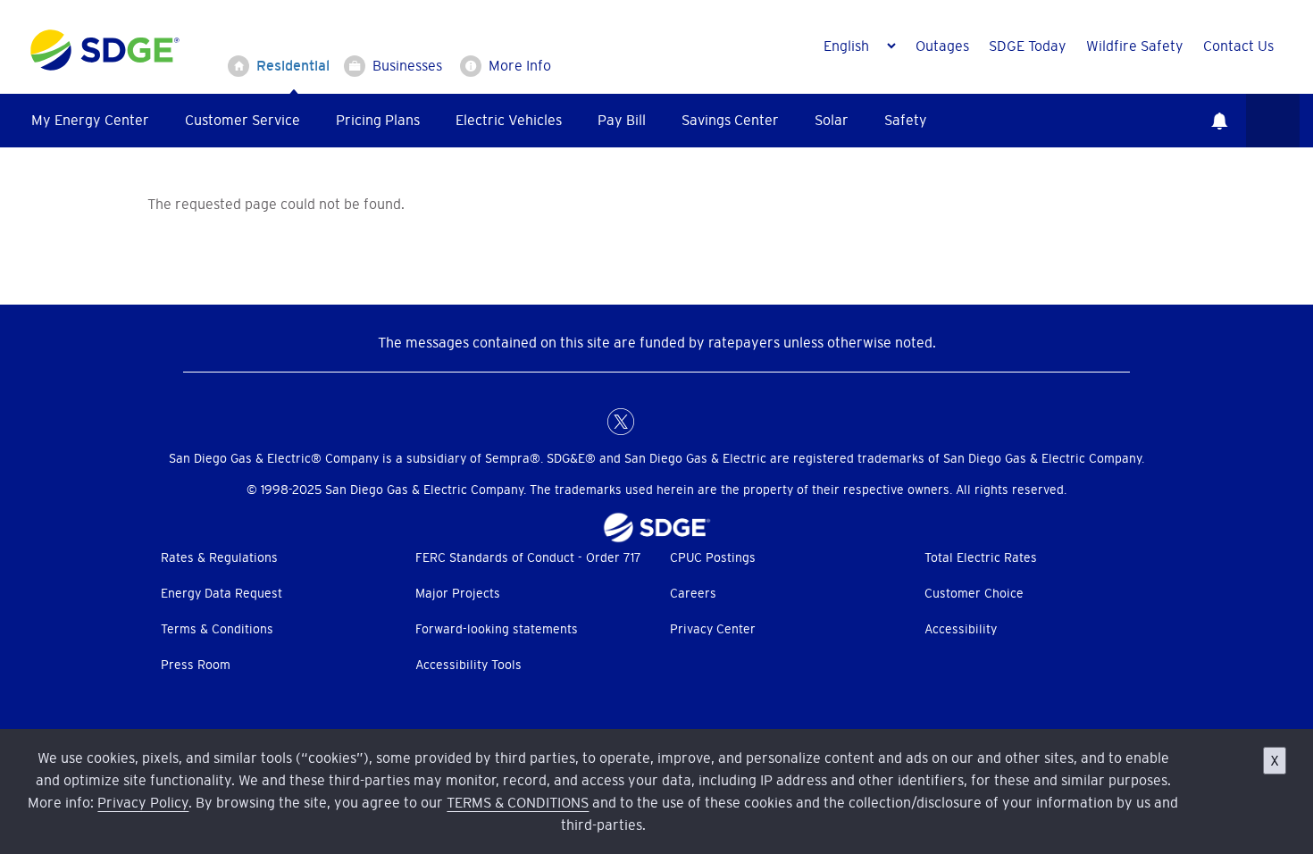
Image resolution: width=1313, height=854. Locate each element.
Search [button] (1273, 120)
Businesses (407, 65)
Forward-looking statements (496, 629)
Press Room (195, 664)
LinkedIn (656, 421)
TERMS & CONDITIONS (518, 802)
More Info (520, 65)
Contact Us (1238, 46)
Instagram (692, 421)
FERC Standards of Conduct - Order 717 (528, 557)
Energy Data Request (221, 593)
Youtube (728, 421)
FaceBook (585, 421)
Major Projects (457, 593)
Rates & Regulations (219, 557)
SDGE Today (1027, 46)
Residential (293, 65)
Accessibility (960, 629)
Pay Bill (622, 120)
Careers (693, 593)
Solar (832, 120)
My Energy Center (90, 120)
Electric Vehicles (509, 120)
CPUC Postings (713, 557)
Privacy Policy (142, 802)
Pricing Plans (378, 120)
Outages (942, 46)
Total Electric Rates (980, 557)
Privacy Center (713, 629)
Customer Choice (974, 593)
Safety (905, 120)
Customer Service (242, 120)
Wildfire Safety (1134, 46)
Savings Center (730, 120)
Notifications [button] (1219, 120)
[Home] (105, 46)
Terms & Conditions (217, 629)
